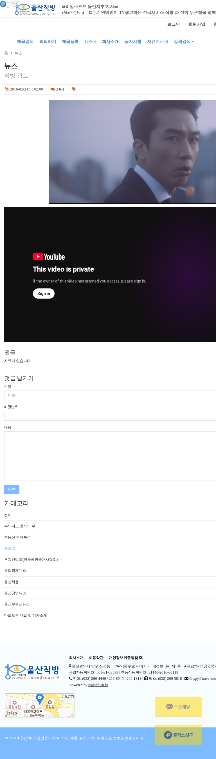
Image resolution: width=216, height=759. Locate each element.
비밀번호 (11, 407)
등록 (12, 489)
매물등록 (70, 41)
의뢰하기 (47, 41)
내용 (7, 427)
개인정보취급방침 (123, 658)
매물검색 (25, 41)
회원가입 (196, 24)
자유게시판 (157, 41)
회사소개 (110, 41)
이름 (7, 386)
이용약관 (96, 658)
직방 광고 (16, 75)
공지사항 (133, 41)
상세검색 (182, 41)
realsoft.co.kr (98, 685)
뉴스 (88, 41)
